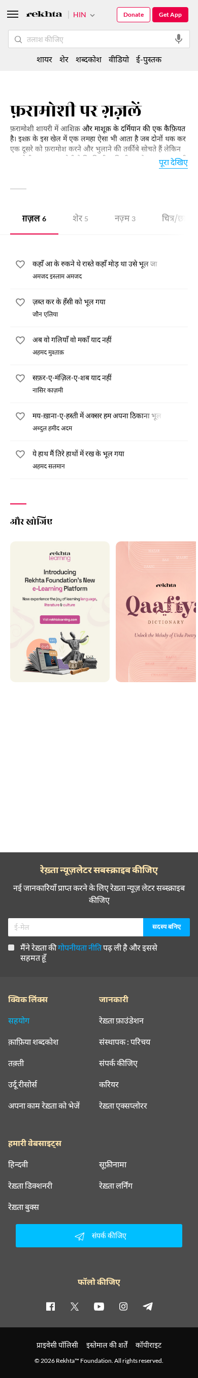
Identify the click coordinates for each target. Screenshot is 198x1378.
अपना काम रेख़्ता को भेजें (44, 1105)
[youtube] (99, 1306)
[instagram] (123, 1306)
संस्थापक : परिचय (124, 1042)
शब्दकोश (89, 59)
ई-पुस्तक (148, 59)
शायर (44, 59)
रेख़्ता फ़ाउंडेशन (121, 1020)
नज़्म (125, 219)
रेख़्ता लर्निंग (116, 1186)
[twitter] (75, 1306)
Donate (133, 14)
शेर (80, 219)
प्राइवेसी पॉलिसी (57, 1345)
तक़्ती (16, 1063)
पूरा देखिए (173, 162)
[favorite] (20, 266)
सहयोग (18, 1020)
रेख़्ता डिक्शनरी (30, 1186)
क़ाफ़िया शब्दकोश (33, 1042)
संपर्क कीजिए (118, 1063)
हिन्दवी (18, 1164)
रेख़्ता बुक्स (23, 1207)
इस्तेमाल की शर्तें (106, 1345)
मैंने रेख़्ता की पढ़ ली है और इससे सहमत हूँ (88, 952)
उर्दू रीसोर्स (22, 1084)
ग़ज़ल (34, 219)
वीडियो (119, 59)
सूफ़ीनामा (112, 1164)
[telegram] (148, 1306)
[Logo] (44, 15)
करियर (109, 1084)
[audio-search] (179, 39)
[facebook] (50, 1306)
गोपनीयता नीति (80, 947)
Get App (170, 14)
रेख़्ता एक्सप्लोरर (123, 1105)
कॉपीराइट (148, 1345)
